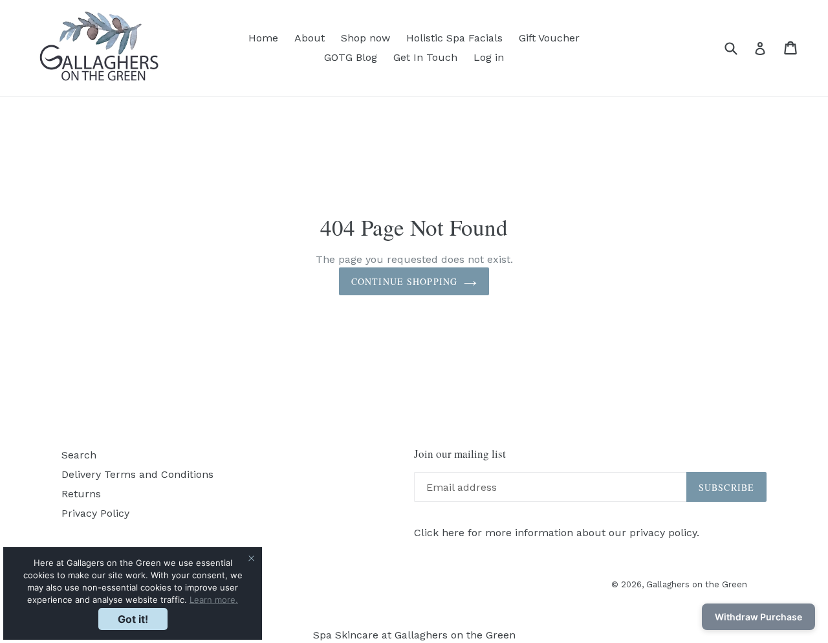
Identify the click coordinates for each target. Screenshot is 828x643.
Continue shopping (404, 281)
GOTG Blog (350, 57)
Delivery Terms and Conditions (137, 474)
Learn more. (214, 599)
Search (78, 455)
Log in (489, 57)
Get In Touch (425, 57)
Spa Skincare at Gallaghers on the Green (414, 635)
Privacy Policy (95, 513)
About (309, 38)
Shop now (365, 38)
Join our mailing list (460, 453)
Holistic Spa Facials (454, 38)
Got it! (133, 619)
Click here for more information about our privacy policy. (556, 532)
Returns (81, 494)
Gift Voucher (549, 38)
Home (263, 38)
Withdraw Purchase (758, 616)
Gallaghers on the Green (696, 584)
